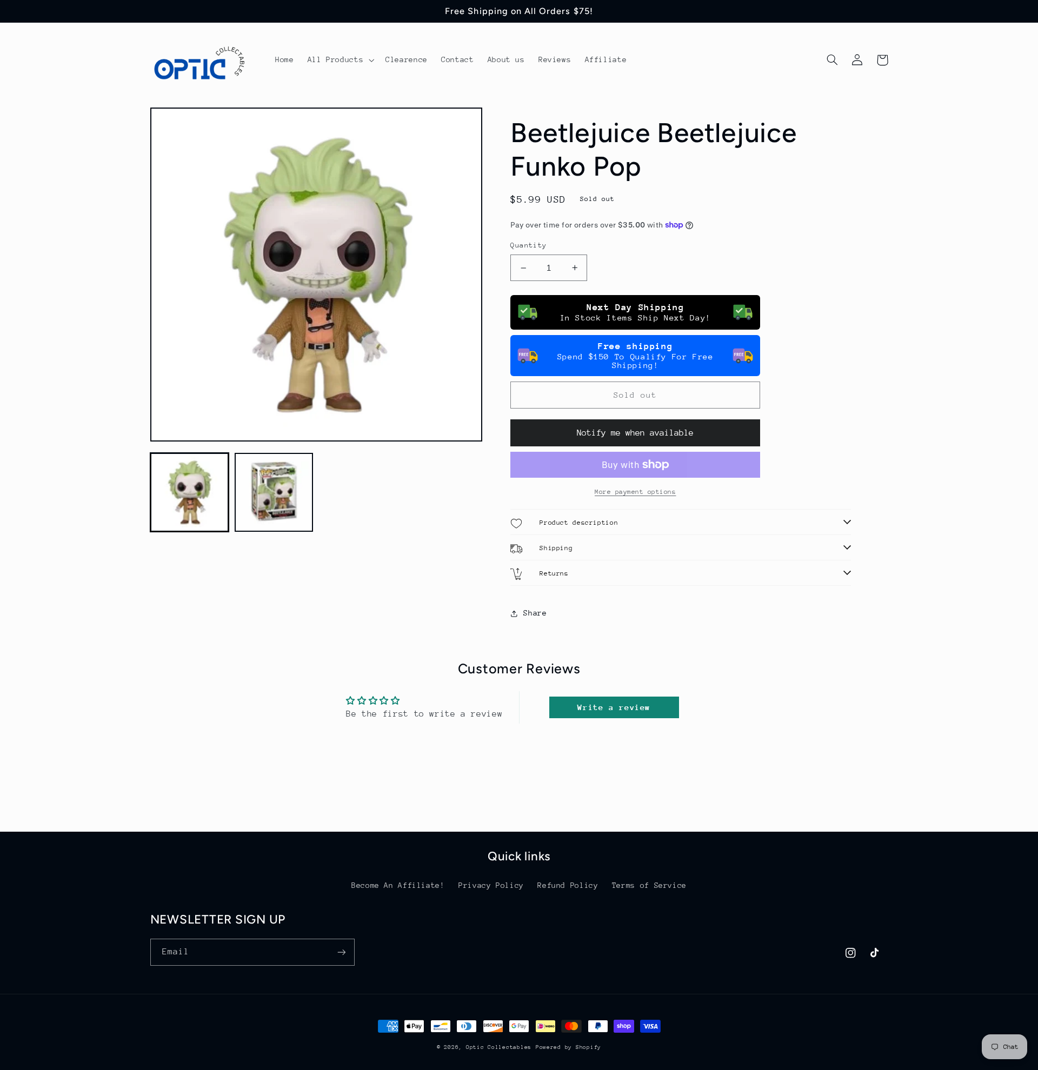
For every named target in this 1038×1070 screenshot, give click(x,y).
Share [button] (535, 612)
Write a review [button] (613, 707)
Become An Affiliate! (398, 885)
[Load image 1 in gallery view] (189, 492)
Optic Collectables (498, 1047)
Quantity (528, 245)
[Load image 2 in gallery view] (274, 492)
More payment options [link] (635, 492)
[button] (340, 60)
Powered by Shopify (568, 1047)
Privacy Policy (491, 885)
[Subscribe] (341, 952)
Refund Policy (567, 885)
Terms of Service (649, 885)
